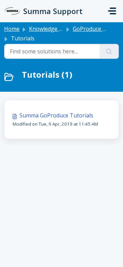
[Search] (109, 51)
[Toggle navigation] (112, 11)
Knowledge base (50, 29)
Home (11, 29)
